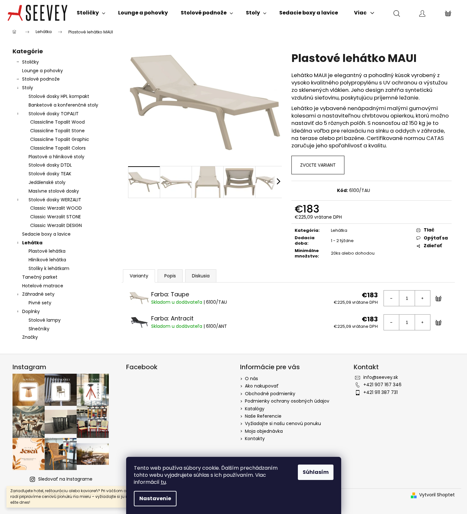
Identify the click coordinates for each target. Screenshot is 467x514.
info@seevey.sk (380, 377)
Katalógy (254, 408)
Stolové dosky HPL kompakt (59, 96)
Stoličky (30, 62)
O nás (251, 378)
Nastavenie (155, 498)
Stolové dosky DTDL (50, 165)
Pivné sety (40, 303)
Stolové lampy (45, 320)
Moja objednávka (264, 431)
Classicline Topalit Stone (57, 130)
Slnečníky (39, 329)
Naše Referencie (263, 416)
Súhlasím (316, 472)
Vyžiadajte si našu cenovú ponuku (283, 423)
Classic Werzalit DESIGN (56, 225)
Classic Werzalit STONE (55, 216)
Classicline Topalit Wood (57, 122)
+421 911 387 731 (380, 392)
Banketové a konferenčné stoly (63, 105)
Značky (30, 337)
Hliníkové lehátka (47, 260)
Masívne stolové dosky (54, 191)
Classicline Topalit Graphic (59, 139)
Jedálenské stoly (47, 182)
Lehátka (32, 243)
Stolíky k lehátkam (49, 268)
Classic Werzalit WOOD (56, 208)
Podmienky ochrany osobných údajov (287, 401)
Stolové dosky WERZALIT (55, 199)
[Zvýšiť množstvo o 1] (422, 298)
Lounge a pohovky (42, 70)
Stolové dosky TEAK (50, 173)
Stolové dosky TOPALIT (54, 113)
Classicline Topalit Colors (58, 148)
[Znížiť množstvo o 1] (391, 298)
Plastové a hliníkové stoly (56, 156)
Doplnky (31, 311)
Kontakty (255, 438)
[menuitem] (91, 13)
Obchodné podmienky (270, 393)
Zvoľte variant (318, 165)
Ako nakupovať (262, 386)
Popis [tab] (170, 276)
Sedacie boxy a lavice (46, 234)
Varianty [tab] (139, 276)
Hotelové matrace (42, 286)
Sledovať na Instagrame (65, 479)
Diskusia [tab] (201, 276)
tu (163, 482)
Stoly (27, 87)
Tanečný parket (39, 277)
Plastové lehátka (47, 251)
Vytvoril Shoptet (437, 495)
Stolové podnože (41, 79)
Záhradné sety (38, 294)
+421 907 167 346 (382, 384)
